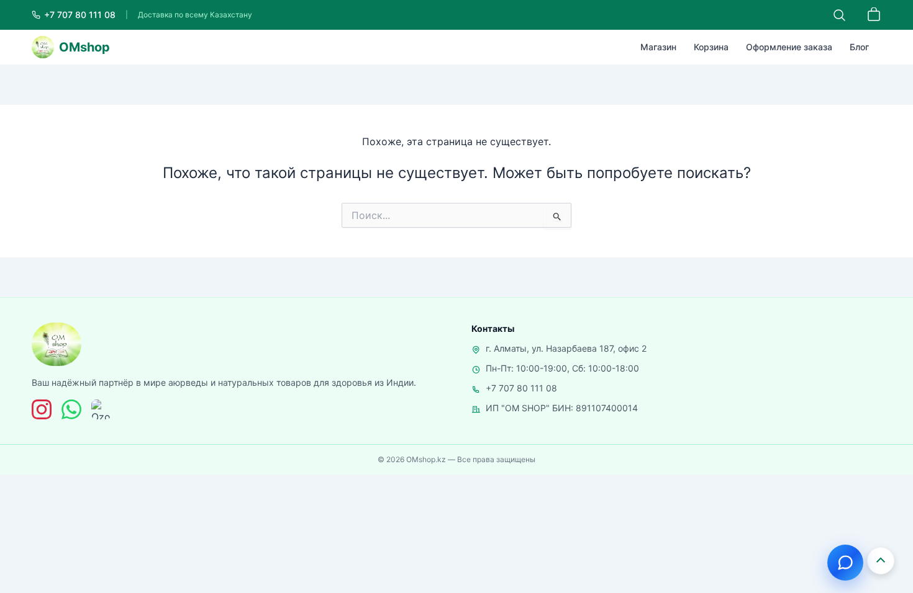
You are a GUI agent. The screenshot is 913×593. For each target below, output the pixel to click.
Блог (859, 47)
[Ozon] (101, 409)
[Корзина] (873, 14)
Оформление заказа (789, 47)
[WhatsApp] (71, 409)
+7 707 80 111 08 (521, 388)
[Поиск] (839, 14)
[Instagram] (42, 409)
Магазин (658, 47)
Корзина (711, 47)
